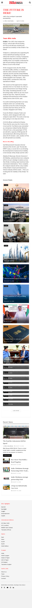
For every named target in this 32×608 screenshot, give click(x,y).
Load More (16, 410)
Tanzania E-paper (6, 564)
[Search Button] (30, 2)
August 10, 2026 (9, 260)
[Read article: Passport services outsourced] (16, 334)
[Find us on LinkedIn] (13, 588)
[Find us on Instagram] (10, 588)
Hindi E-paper (5, 555)
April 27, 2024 (20, 21)
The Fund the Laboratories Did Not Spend (14, 442)
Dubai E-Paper (5, 557)
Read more (8, 455)
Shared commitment (11, 319)
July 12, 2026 (8, 373)
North (3, 543)
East (2, 537)
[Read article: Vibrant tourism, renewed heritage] (16, 273)
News (6, 437)
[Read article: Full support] (16, 192)
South (3, 541)
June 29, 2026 (9, 398)
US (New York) (5, 523)
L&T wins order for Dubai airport (15, 218)
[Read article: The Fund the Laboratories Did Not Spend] (16, 432)
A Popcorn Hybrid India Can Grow (19, 487)
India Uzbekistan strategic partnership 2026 (19, 478)
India (2, 553)
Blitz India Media (9, 21)
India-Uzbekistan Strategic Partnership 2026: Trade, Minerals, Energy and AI (20, 470)
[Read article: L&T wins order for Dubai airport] (16, 213)
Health (3, 515)
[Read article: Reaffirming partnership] (16, 233)
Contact (3, 578)
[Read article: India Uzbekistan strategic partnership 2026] (6, 478)
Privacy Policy (5, 576)
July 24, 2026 (8, 367)
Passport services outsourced (13, 339)
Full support (8, 197)
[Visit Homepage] (16, 2)
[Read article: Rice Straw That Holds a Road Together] (6, 461)
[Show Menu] (2, 2)
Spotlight (4, 509)
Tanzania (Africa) (6, 529)
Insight (3, 511)
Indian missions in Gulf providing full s (15, 297)
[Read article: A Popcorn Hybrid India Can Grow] (6, 487)
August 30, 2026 (16, 490)
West (2, 539)
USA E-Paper (5, 560)
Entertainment (5, 513)
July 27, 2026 (8, 321)
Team (2, 574)
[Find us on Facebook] (1, 588)
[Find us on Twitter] (4, 588)
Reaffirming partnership (12, 238)
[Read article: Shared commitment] (16, 314)
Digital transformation (11, 258)
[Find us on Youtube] (7, 588)
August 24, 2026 (9, 200)
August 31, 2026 (19, 446)
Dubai (6, 185)
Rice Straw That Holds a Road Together (19, 461)
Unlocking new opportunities (13, 359)
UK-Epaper (4, 562)
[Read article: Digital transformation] (16, 253)
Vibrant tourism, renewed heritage (15, 278)
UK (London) (5, 525)
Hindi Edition (5, 546)
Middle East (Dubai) (7, 527)
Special (3, 507)
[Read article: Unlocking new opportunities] (16, 354)
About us (3, 571)
